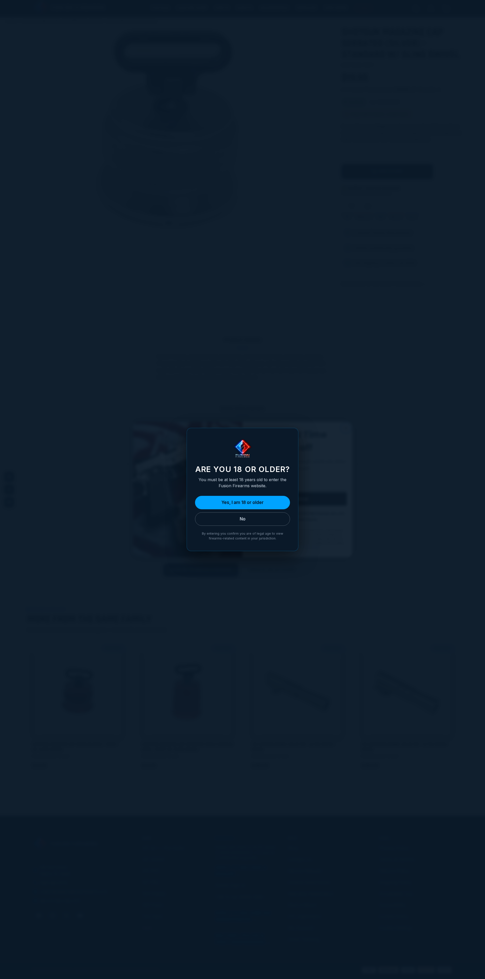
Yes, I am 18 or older (242, 502)
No (243, 518)
